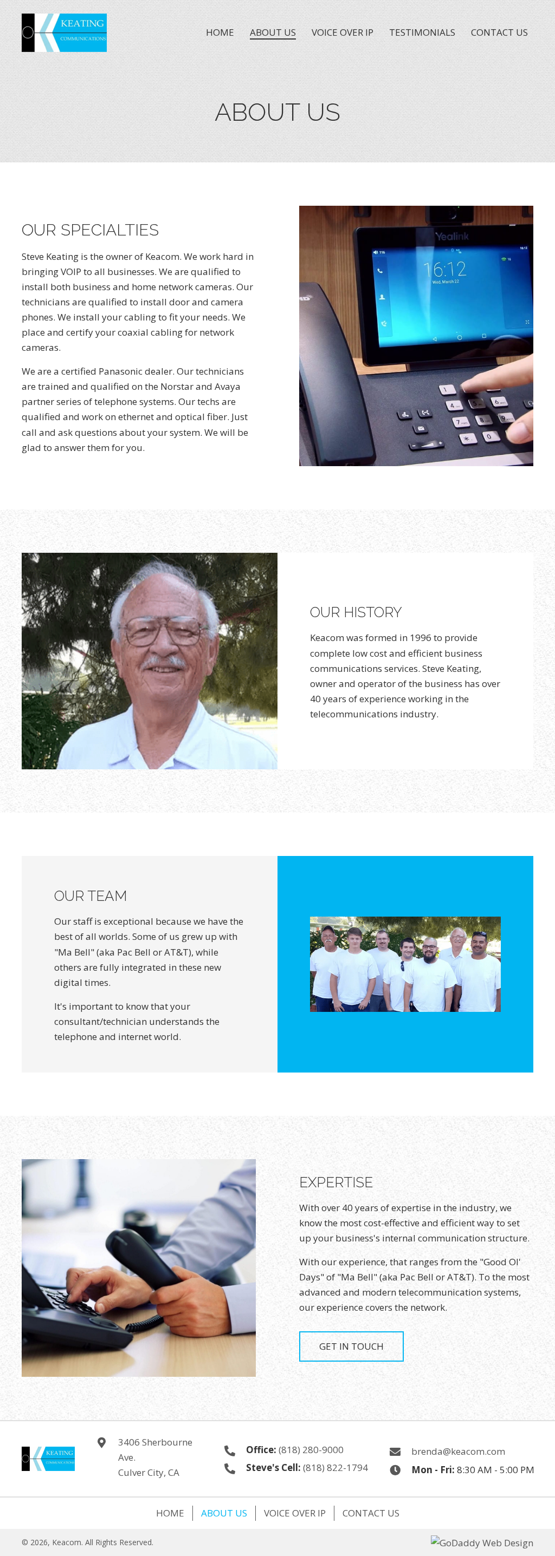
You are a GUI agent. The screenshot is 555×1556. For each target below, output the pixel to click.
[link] (220, 31)
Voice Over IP (295, 1513)
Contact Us (371, 1513)
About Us (224, 1513)
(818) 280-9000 (311, 1449)
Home (170, 1513)
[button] (351, 1346)
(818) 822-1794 (335, 1467)
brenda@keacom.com (458, 1451)
